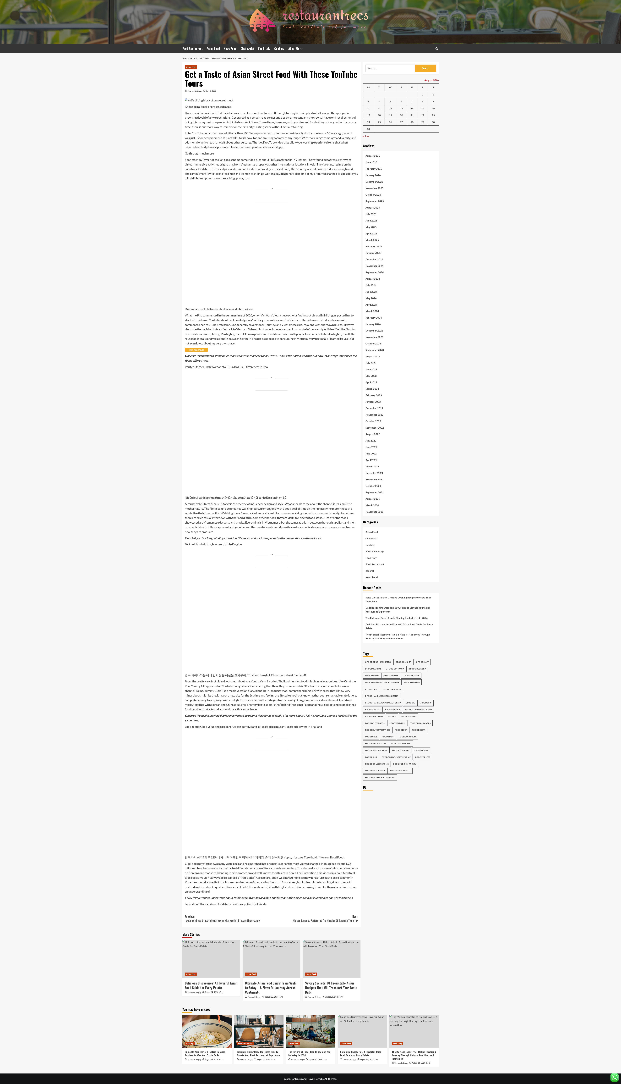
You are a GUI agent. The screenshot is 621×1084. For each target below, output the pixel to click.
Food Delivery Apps (420, 723)
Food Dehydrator (375, 723)
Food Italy (264, 48)
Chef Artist (247, 48)
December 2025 (374, 181)
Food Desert (418, 730)
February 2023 (373, 395)
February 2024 (373, 317)
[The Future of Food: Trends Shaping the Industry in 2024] (310, 1031)
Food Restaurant (192, 48)
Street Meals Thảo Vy (216, 504)
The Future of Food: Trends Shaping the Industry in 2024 (396, 617)
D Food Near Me (411, 675)
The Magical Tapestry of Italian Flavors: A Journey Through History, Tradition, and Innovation (397, 636)
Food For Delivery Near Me (396, 757)
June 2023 (371, 369)
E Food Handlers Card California (383, 703)
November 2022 (374, 414)
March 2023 (372, 388)
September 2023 (374, 349)
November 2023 (374, 336)
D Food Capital (373, 669)
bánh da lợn (203, 544)
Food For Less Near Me (377, 764)
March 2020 (372, 505)
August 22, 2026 (271, 996)
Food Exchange (400, 750)
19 (390, 115)
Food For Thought (400, 770)
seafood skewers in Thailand (304, 726)
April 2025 (371, 233)
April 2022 (371, 459)
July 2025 (370, 213)
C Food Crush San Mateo (378, 662)
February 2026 (373, 168)
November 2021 (374, 479)
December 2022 (374, 408)
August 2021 (372, 498)
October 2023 (373, 343)
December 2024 (374, 259)
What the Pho (193, 315)
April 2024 (371, 304)
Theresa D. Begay (195, 91)
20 (401, 115)
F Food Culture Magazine (418, 709)
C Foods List (422, 662)
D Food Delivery (417, 669)
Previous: (222, 919)
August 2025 (372, 207)
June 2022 (371, 446)
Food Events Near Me (376, 750)
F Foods (392, 716)
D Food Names (390, 675)
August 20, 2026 (332, 996)
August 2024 (372, 278)
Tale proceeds (196, 349)
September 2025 (374, 200)
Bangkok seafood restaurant (268, 726)
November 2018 (374, 511)
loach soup (239, 904)
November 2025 (374, 188)
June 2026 (371, 162)
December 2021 (374, 472)
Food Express (421, 750)
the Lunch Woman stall (213, 367)
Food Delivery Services (377, 730)
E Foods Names (373, 709)
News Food (230, 48)
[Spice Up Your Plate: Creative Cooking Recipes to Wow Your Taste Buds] (207, 1031)
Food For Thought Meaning (380, 777)
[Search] (437, 48)
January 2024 (373, 323)
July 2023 (370, 362)
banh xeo (217, 544)
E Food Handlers (392, 689)
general (369, 570)
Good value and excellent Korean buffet (224, 726)
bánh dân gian (233, 544)
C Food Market (403, 662)
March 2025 (372, 239)
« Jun (366, 136)
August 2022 (372, 433)
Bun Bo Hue (236, 367)
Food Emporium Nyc (376, 743)
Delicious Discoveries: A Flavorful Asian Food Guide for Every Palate (211, 985)
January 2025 (373, 252)
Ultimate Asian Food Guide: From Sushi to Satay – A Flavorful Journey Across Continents (270, 988)
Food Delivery (397, 723)
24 (368, 121)
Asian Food (213, 48)
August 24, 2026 (211, 992)
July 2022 (370, 440)
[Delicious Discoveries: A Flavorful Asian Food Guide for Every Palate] (211, 959)
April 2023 (371, 382)
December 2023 (374, 330)
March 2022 (372, 466)
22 (422, 115)
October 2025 (373, 194)
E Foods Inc (425, 703)
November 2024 (374, 265)
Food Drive (371, 737)
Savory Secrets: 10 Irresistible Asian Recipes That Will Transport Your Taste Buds (331, 988)
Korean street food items (215, 904)
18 (379, 115)
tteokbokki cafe (257, 904)
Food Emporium (407, 737)
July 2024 (370, 285)
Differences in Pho (256, 367)
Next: (325, 919)
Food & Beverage (374, 551)
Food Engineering (401, 743)
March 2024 (372, 311)
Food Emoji (388, 737)
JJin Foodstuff (194, 863)
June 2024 (371, 291)
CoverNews (314, 1078)
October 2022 (373, 421)
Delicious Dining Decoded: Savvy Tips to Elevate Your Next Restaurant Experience (397, 609)
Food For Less (422, 757)
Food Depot (401, 730)
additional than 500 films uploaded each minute (253, 133)
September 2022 (374, 427)
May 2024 (371, 298)
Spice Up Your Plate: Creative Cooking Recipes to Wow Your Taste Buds (398, 599)
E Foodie (410, 703)
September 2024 (374, 272)
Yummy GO (198, 686)
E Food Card (371, 689)
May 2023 (371, 375)
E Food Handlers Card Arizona (381, 696)
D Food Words (411, 682)
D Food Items (372, 675)
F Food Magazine (374, 716)
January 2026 (373, 175)
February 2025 (373, 246)
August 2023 (372, 356)
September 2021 (374, 492)
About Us (293, 48)
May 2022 (371, 453)
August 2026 (372, 155)
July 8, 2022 (211, 91)
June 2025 (371, 220)
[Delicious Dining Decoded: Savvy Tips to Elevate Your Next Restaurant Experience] (258, 1031)
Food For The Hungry (404, 764)
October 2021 (373, 485)
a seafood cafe (254, 681)
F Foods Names (408, 716)
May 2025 (371, 226)
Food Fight (371, 757)
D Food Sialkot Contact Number (382, 682)
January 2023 (373, 401)
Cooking (279, 48)
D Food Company (395, 669)
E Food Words (392, 709)
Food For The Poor (375, 770)
